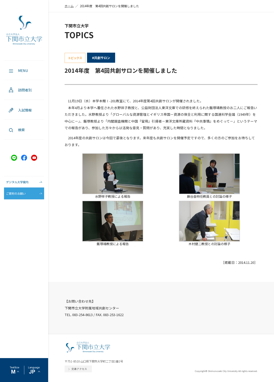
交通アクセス (79, 369)
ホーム (69, 6)
